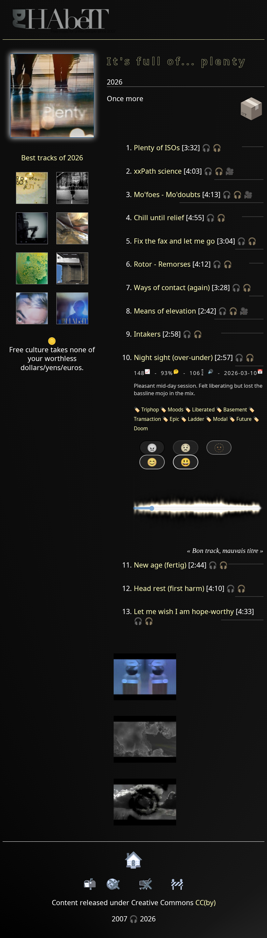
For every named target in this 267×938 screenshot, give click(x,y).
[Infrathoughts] (72, 324)
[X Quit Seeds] (72, 244)
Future (244, 419)
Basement (235, 409)
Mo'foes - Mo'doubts (167, 194)
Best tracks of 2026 (52, 157)
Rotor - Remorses (162, 264)
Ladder (196, 419)
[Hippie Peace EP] (72, 204)
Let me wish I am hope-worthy (184, 611)
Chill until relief (159, 217)
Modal (220, 419)
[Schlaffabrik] (32, 284)
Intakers (147, 334)
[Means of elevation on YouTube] (145, 829)
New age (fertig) (160, 565)
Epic (174, 419)
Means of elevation (165, 310)
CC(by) (205, 902)
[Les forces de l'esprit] (32, 244)
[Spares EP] (32, 324)
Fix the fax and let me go (174, 241)
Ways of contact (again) (172, 287)
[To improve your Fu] (32, 204)
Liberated (203, 409)
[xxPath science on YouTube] (145, 704)
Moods (175, 409)
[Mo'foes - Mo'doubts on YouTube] (145, 767)
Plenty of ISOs (157, 147)
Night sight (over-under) (173, 357)
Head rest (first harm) (169, 588)
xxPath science (158, 171)
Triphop (150, 409)
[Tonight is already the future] (72, 284)
